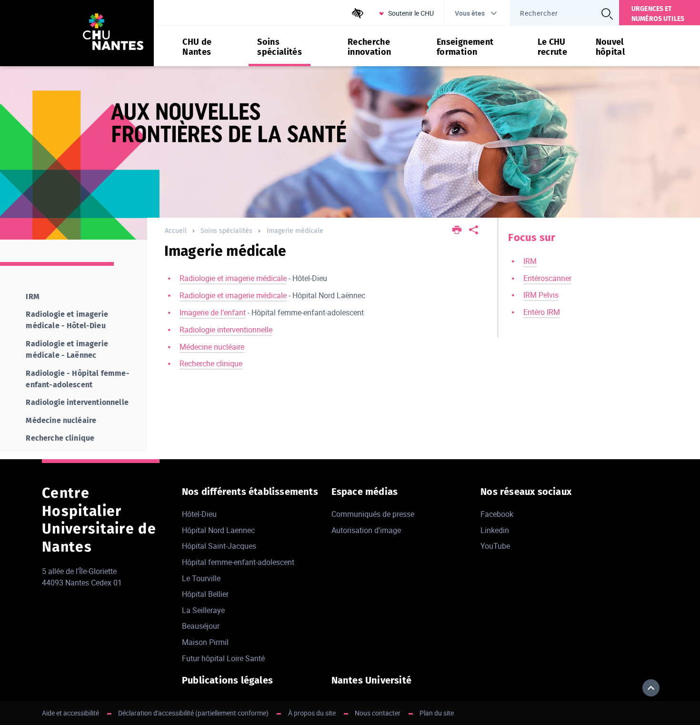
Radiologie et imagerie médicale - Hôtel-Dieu (67, 320)
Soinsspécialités (279, 47)
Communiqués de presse (372, 514)
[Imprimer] (457, 230)
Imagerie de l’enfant (213, 312)
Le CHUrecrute (553, 47)
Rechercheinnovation (369, 47)
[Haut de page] (651, 688)
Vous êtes (470, 13)
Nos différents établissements (250, 491)
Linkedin (494, 530)
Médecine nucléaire (212, 347)
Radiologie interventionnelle (226, 329)
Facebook (496, 514)
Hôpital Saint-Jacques (219, 546)
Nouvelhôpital (610, 47)
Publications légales (227, 680)
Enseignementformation (465, 47)
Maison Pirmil (205, 642)
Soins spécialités (226, 231)
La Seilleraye (203, 610)
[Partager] (473, 230)
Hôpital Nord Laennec (218, 530)
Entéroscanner (547, 278)
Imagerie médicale (295, 231)
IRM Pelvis (541, 295)
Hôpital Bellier (205, 594)
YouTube (495, 546)
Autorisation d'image (366, 530)
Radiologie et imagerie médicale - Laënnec (67, 349)
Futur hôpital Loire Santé (223, 658)
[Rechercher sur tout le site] (607, 13)
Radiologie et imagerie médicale (233, 278)
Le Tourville (201, 578)
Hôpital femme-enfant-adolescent (238, 562)
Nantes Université (371, 680)
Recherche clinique (211, 363)
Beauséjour (201, 626)
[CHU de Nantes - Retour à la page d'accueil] (113, 33)
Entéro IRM (541, 312)
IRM (530, 261)
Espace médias (364, 491)
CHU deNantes (196, 47)
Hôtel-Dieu (199, 514)
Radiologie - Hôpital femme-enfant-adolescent (77, 379)
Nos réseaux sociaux (525, 491)
